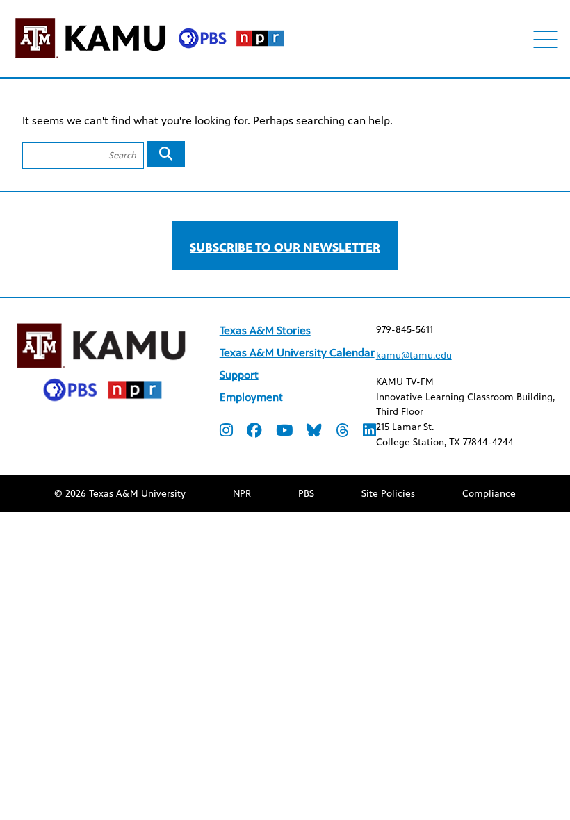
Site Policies (388, 494)
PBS (306, 494)
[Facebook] (254, 431)
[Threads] (342, 431)
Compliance (489, 494)
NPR (242, 494)
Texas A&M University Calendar (297, 352)
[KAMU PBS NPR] (149, 60)
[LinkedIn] (369, 431)
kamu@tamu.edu (414, 355)
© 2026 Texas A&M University (120, 494)
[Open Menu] (546, 39)
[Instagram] (226, 431)
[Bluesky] (314, 431)
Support (239, 375)
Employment (251, 397)
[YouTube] (284, 431)
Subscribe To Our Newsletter (285, 247)
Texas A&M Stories (265, 330)
